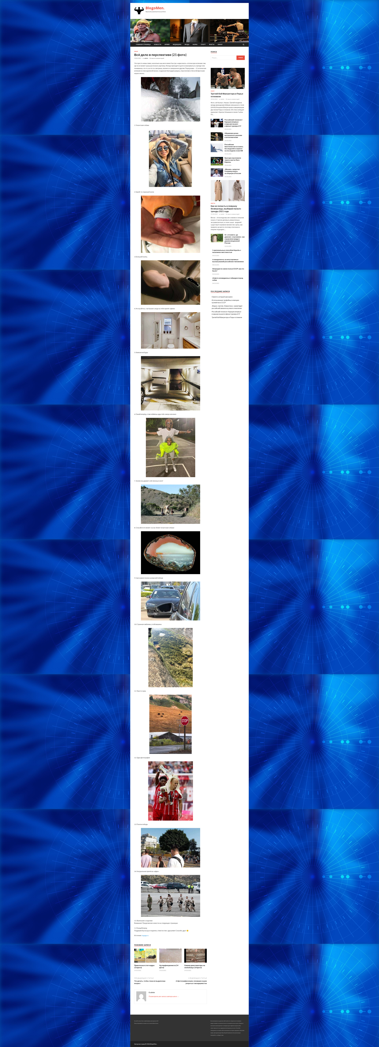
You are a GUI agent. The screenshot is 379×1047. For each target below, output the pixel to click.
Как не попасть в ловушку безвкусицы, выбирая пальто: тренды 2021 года (226, 209)
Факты (211, 44)
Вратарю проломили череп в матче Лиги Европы (233, 160)
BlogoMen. (155, 8)
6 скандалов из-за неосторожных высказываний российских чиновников (228, 260)
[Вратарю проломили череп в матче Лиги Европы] (217, 165)
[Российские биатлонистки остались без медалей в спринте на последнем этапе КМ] (217, 151)
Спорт (203, 44)
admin (146, 58)
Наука (195, 44)
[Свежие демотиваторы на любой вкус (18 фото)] (195, 963)
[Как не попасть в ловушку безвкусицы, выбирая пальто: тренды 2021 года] (228, 201)
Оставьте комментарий (157, 58)
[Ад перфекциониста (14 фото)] (170, 963)
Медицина (177, 44)
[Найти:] (228, 58)
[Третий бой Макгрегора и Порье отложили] (228, 89)
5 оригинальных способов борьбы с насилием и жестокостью (226, 251)
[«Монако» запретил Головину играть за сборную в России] (217, 176)
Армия (167, 44)
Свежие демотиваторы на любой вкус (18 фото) (194, 966)
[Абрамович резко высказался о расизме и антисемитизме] (217, 140)
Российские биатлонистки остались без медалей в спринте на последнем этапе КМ (234, 148)
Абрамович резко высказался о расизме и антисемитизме (233, 135)
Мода (187, 44)
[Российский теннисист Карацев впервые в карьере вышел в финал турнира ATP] (217, 127)
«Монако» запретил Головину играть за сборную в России (233, 171)
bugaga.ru (145, 935)
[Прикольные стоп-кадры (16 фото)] (145, 963)
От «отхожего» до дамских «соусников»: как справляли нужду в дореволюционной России (235, 239)
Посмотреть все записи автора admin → (164, 996)
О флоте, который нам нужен (222, 297)
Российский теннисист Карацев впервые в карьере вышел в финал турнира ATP (234, 123)
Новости (157, 44)
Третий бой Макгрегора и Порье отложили (227, 317)
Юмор (220, 44)
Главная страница (143, 44)
